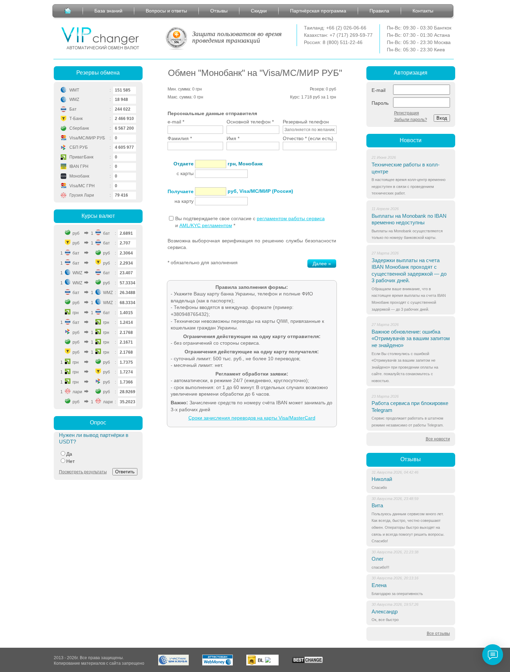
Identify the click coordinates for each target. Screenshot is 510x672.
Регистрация (406, 113)
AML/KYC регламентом (205, 225)
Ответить (125, 471)
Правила (379, 11)
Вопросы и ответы (166, 11)
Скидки (259, 11)
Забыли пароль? (410, 119)
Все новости (438, 439)
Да (69, 454)
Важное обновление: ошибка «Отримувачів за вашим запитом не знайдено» (411, 338)
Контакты (423, 11)
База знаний (108, 11)
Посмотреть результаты (83, 471)
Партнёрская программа (318, 11)
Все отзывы (438, 633)
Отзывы (219, 11)
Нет (70, 461)
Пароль (380, 103)
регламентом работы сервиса (291, 218)
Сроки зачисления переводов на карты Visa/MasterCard (251, 418)
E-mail (378, 90)
